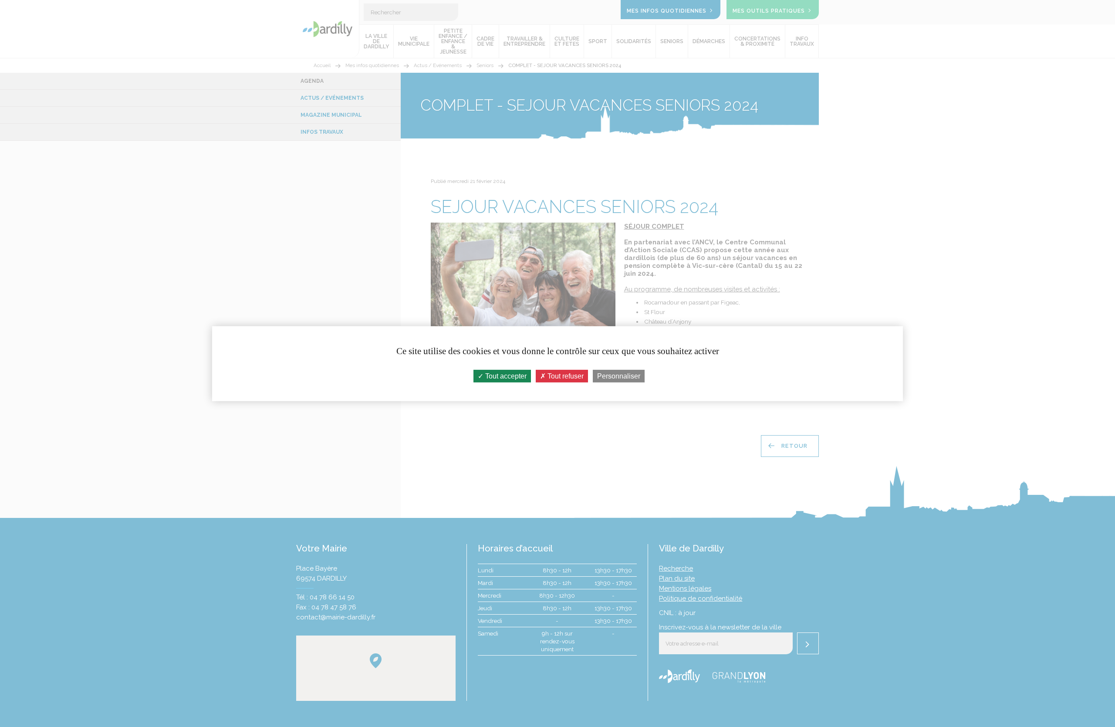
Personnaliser (618, 375)
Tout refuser (565, 375)
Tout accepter (505, 375)
